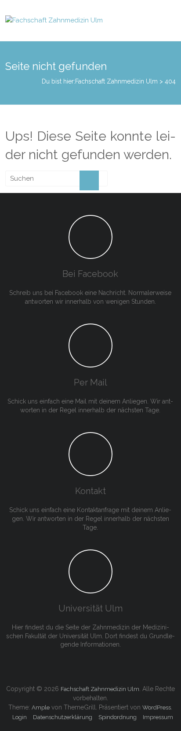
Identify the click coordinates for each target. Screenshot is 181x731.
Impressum (158, 717)
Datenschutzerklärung (62, 717)
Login (19, 717)
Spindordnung (117, 717)
